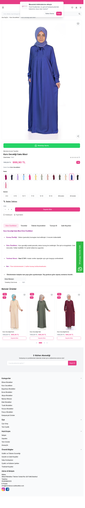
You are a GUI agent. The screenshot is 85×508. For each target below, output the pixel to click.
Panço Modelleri (7, 412)
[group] (42, 80)
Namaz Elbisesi (7, 399)
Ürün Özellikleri (11, 226)
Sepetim (4, 438)
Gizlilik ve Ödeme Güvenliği (11, 453)
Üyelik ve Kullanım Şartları (10, 463)
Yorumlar (24, 226)
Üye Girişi (5, 423)
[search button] (79, 14)
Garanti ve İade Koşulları (10, 457)
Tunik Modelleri (7, 405)
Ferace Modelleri (7, 409)
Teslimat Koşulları (7, 467)
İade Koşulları (66, 226)
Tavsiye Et (53, 226)
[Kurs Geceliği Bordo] (69, 311)
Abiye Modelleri (7, 395)
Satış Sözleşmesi (7, 460)
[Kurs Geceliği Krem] (14, 311)
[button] (6, 196)
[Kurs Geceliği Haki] (41, 311)
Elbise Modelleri (7, 382)
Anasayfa (5, 445)
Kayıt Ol (72, 363)
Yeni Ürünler (6, 442)
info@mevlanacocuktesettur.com (13, 486)
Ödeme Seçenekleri (38, 226)
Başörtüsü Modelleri (8, 389)
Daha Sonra (50, 13)
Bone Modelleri (7, 392)
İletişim (4, 435)
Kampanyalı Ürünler (8, 415)
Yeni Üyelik (5, 427)
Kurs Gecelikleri (14, 17)
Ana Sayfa (5, 17)
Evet (59, 13)
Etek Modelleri (7, 402)
